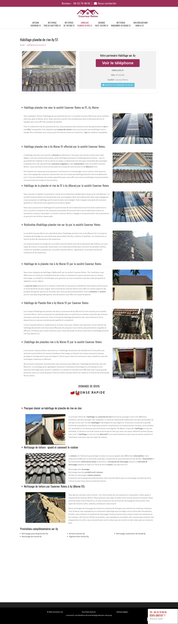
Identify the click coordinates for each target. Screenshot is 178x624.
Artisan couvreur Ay (77, 533)
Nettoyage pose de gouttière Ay (35, 533)
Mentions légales (122, 612)
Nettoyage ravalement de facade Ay (131, 533)
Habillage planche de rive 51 (84, 24)
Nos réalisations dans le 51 (141, 24)
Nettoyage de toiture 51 (69, 24)
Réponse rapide (89, 392)
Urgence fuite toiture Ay (79, 536)
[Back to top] (171, 617)
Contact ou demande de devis (118, 85)
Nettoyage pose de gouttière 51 (52, 24)
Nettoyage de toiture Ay (32, 536)
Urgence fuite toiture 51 (101, 24)
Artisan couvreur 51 (36, 24)
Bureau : (76, 3)
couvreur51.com (57, 612)
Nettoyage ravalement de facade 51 (121, 24)
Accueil (22, 45)
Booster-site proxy (105, 615)
